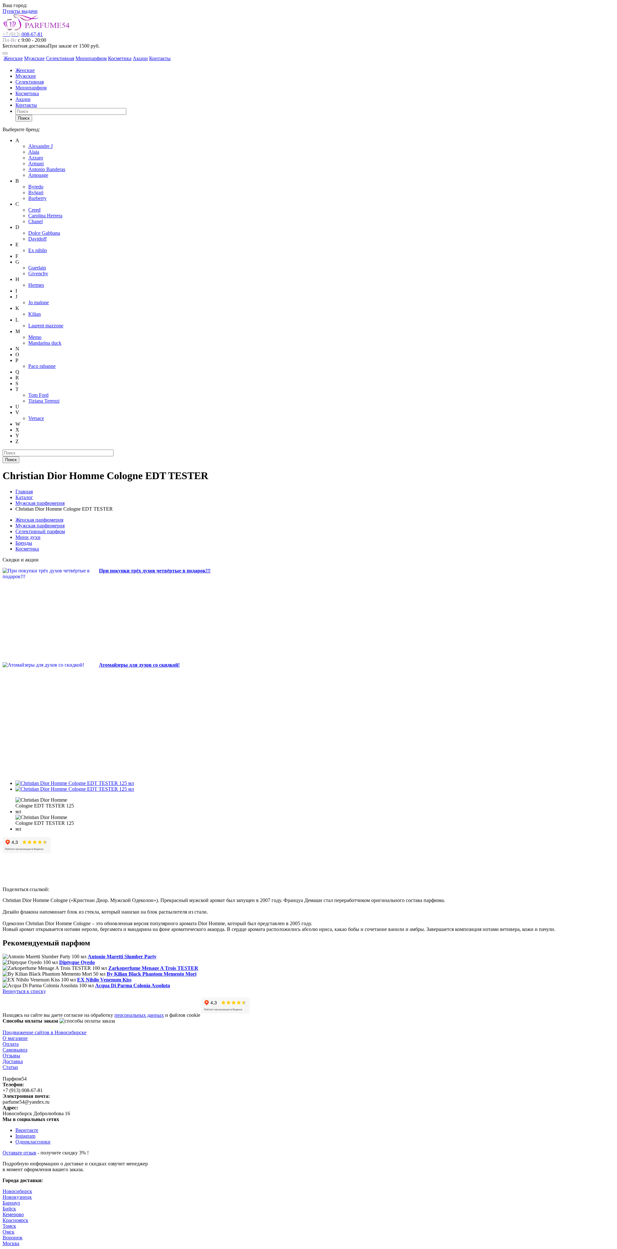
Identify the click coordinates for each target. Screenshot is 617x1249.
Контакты (160, 58)
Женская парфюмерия (39, 520)
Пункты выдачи (20, 11)
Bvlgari (35, 192)
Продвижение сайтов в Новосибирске (44, 1032)
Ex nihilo (37, 250)
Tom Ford (38, 395)
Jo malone (38, 302)
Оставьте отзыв (19, 1152)
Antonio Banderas (46, 169)
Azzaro (35, 157)
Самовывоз (15, 1050)
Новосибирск (17, 1191)
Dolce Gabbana (44, 233)
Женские (13, 58)
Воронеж (12, 1237)
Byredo (35, 186)
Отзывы (11, 1055)
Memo (34, 337)
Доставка (13, 1061)
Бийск (9, 1208)
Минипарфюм (91, 58)
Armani (36, 163)
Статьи (10, 1067)
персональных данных (139, 1015)
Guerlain (37, 267)
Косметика (119, 58)
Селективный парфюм (40, 531)
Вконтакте (26, 1130)
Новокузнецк (17, 1197)
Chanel (35, 221)
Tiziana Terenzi (43, 401)
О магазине (15, 1038)
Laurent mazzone (45, 325)
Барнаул (11, 1203)
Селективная (60, 58)
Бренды (23, 543)
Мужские (34, 58)
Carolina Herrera (45, 215)
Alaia (33, 152)
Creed (34, 210)
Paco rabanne (42, 366)
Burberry (37, 198)
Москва (11, 1243)
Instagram (25, 1136)
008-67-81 (23, 34)
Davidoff (37, 239)
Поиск (24, 118)
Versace (36, 418)
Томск (9, 1226)
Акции (140, 58)
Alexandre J (40, 146)
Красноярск (15, 1220)
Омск (8, 1232)
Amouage (38, 175)
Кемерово (13, 1214)
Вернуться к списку (24, 991)
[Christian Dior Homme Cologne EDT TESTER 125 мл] (74, 783)
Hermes (36, 285)
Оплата (11, 1044)
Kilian (34, 314)
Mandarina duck (44, 343)
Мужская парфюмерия (40, 525)
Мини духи (27, 537)
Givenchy (38, 273)
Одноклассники (32, 1141)
